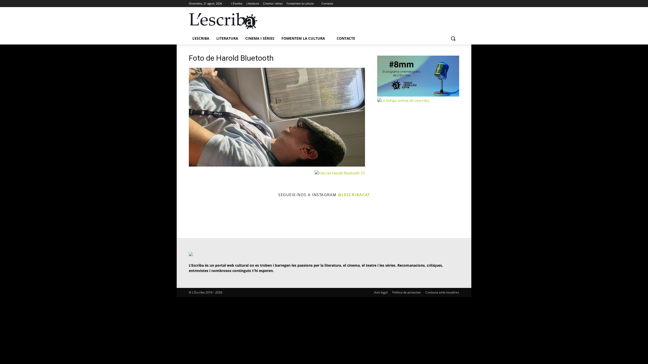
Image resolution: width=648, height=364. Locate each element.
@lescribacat (354, 194)
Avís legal (381, 292)
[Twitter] (442, 4)
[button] (453, 38)
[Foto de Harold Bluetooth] (277, 165)
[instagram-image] (194, 218)
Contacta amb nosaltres (442, 292)
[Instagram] (449, 4)
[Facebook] (456, 4)
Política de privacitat (406, 292)
